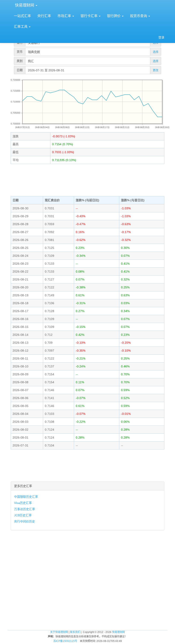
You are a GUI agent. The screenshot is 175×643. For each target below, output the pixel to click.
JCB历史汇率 (23, 515)
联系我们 (75, 632)
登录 (161, 37)
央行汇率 (44, 16)
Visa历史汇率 (23, 503)
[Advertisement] (87, 180)
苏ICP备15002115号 (65, 641)
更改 (155, 70)
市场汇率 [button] (64, 16)
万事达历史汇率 (24, 509)
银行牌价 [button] (114, 16)
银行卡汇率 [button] (89, 16)
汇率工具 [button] (21, 26)
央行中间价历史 (24, 521)
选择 (155, 51)
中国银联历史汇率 (26, 496)
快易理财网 (24, 5)
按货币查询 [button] (139, 16)
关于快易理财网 (59, 632)
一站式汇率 (22, 16)
